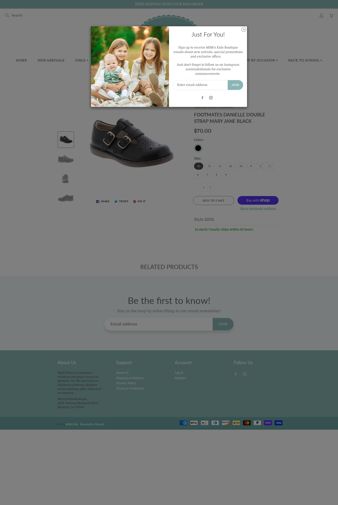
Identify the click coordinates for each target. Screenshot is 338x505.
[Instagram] (211, 97)
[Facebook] (202, 97)
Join (235, 84)
